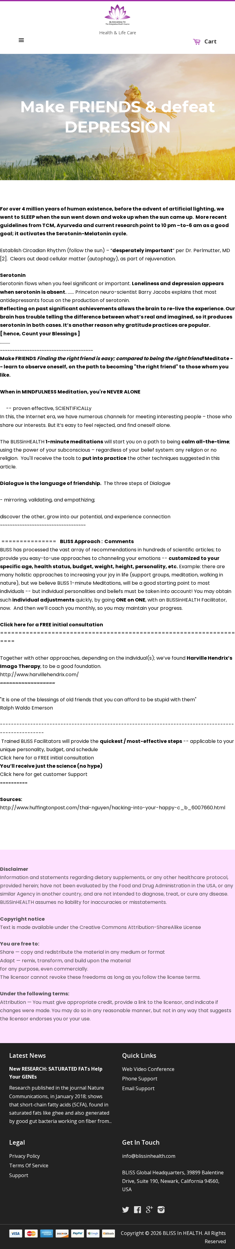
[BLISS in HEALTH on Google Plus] (151, 1210)
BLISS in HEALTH (182, 1233)
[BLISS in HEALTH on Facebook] (139, 1210)
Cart (210, 41)
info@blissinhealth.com (148, 1156)
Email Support (138, 1088)
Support (18, 1175)
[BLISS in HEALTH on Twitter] (127, 1210)
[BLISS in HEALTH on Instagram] (162, 1210)
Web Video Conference (148, 1069)
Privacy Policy (24, 1156)
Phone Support (139, 1078)
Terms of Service (28, 1165)
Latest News (27, 1055)
